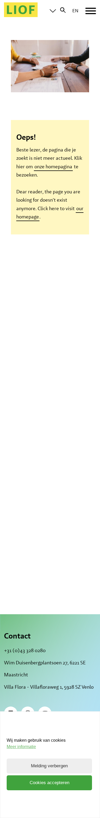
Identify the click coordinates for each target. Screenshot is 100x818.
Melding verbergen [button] (49, 765)
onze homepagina (53, 166)
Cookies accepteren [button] (49, 782)
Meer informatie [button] (21, 746)
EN (75, 10)
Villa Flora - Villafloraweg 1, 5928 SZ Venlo (49, 687)
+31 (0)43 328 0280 (25, 650)
